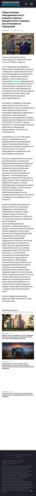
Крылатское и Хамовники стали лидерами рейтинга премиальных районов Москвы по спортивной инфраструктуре (17, 337)
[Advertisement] (18, 423)
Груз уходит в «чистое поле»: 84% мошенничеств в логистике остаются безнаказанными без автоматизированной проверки (18, 366)
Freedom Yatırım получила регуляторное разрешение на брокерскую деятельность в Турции (17, 395)
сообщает (16, 81)
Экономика (5, 30)
